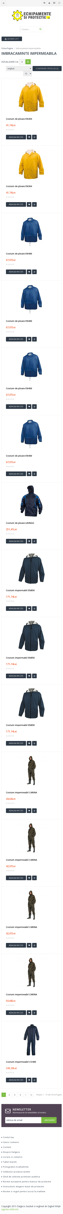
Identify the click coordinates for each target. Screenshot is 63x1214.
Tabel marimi (10, 1161)
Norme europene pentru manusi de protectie (27, 1181)
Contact (7, 1147)
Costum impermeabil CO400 (21, 1061)
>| (31, 1095)
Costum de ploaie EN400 (19, 253)
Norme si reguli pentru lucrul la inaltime (24, 1191)
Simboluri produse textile (16, 1171)
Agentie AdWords (10, 1209)
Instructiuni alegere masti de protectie (23, 1186)
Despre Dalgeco (11, 1152)
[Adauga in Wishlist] (29, 137)
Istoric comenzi (11, 1142)
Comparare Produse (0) (47, 68)
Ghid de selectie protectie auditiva (21, 1176)
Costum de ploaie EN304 (19, 119)
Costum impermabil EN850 (20, 590)
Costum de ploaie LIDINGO (20, 523)
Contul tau (8, 1137)
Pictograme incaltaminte (16, 1166)
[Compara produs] (34, 137)
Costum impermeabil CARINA (21, 792)
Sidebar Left (13, 39)
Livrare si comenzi (12, 1157)
